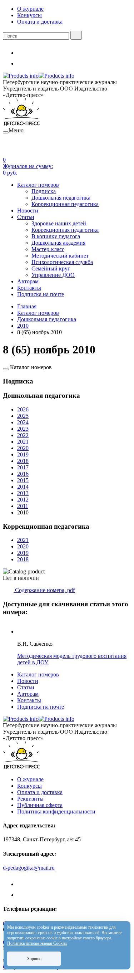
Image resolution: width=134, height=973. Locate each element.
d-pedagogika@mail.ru (29, 868)
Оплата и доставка (40, 22)
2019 (23, 454)
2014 (23, 487)
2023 (23, 429)
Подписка (43, 191)
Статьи (25, 217)
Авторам (28, 281)
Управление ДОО (53, 275)
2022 (23, 435)
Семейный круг (50, 268)
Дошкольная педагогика (60, 198)
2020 (23, 448)
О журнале (30, 9)
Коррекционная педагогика (65, 204)
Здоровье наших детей (58, 223)
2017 (23, 467)
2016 (23, 474)
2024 (23, 422)
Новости (27, 210)
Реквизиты (30, 799)
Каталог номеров (38, 185)
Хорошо (34, 958)
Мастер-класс (47, 249)
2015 (23, 480)
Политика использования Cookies (37, 943)
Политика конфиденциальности (56, 811)
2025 (23, 416)
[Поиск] (76, 35)
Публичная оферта (40, 805)
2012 (23, 500)
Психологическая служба (62, 262)
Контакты (29, 288)
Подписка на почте (40, 294)
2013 (23, 493)
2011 (22, 506)
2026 (23, 409)
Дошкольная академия (58, 243)
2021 (23, 442)
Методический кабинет (60, 256)
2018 (23, 461)
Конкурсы (29, 15)
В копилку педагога (55, 236)
